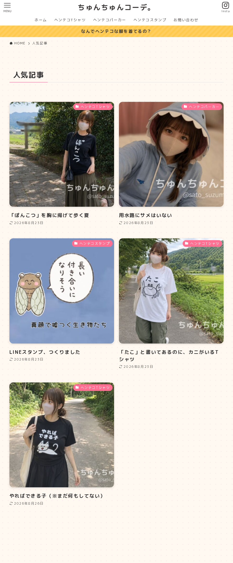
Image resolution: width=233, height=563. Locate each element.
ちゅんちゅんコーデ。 (116, 7)
